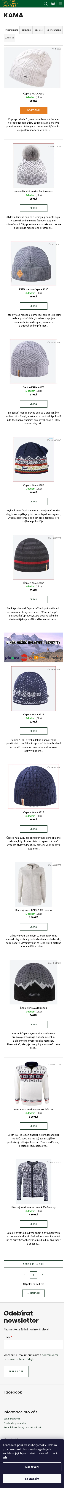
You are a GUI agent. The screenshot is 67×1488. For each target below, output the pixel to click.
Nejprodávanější (54, 30)
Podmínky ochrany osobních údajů (23, 1427)
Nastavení (32, 1467)
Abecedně (9, 37)
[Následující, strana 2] (33, 1275)
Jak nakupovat (12, 1419)
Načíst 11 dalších (33, 1264)
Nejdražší (39, 30)
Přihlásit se (16, 1371)
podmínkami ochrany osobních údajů (31, 1357)
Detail (33, 208)
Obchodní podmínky (15, 1423)
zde (5, 1457)
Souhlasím (32, 1479)
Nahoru (35, 1293)
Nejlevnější (26, 30)
